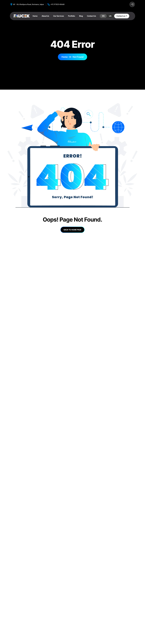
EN (103, 16)
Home (65, 56)
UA (110, 16)
